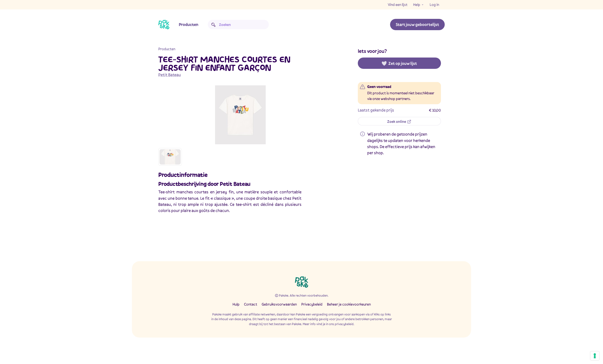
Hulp (236, 304)
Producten (188, 24)
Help (416, 4)
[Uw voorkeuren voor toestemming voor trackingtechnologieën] (594, 355)
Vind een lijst (397, 4)
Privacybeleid (311, 304)
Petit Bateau (169, 74)
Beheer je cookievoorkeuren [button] (349, 304)
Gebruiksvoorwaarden (279, 304)
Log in (434, 4)
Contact (250, 304)
